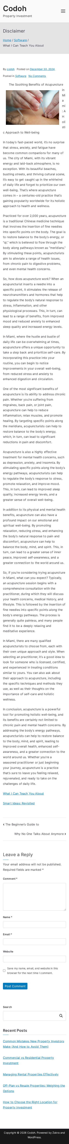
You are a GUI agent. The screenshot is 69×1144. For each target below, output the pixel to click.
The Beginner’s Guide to (22, 824)
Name (7, 917)
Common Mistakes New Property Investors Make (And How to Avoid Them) (33, 1043)
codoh (11, 69)
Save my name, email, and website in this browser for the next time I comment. (32, 970)
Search (7, 1006)
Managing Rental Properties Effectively (31, 1074)
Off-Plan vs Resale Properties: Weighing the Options (34, 1088)
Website (8, 951)
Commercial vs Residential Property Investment (28, 1060)
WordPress (34, 1137)
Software (20, 75)
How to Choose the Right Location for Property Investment (30, 1104)
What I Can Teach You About (23, 793)
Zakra (56, 1132)
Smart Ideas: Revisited (19, 803)
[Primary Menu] (63, 11)
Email (7, 934)
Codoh (15, 8)
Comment (10, 878)
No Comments (37, 75)
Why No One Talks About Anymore (39, 834)
